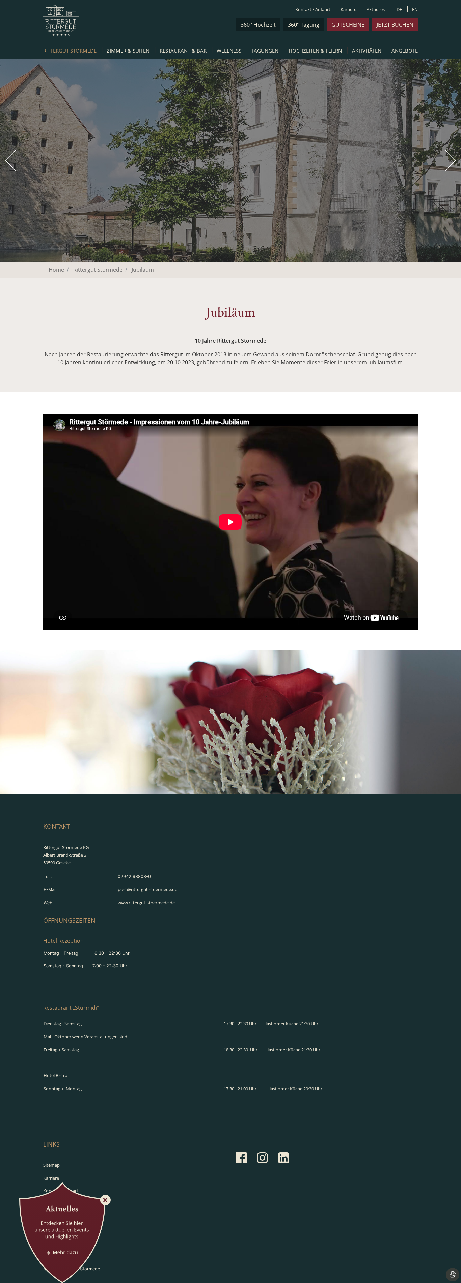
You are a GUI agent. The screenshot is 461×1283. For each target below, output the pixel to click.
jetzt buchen (395, 24)
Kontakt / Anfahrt (312, 9)
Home (56, 269)
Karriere (348, 9)
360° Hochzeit (258, 24)
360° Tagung (303, 24)
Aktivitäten (366, 50)
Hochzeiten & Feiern (315, 50)
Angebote (404, 50)
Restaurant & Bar (183, 50)
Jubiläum (143, 269)
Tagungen (264, 50)
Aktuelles (376, 9)
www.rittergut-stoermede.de (146, 902)
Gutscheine (347, 24)
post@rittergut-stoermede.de (147, 889)
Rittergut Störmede (70, 50)
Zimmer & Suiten (128, 50)
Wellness (229, 50)
